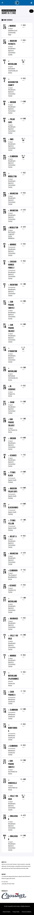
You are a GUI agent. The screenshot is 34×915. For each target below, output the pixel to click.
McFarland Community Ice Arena (13, 71)
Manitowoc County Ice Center (11, 701)
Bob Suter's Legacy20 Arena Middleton (11, 235)
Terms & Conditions (26, 911)
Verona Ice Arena (11, 684)
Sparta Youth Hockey (12, 481)
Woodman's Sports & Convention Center (11, 52)
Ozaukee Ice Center (12, 591)
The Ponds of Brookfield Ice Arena (12, 577)
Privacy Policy (16, 911)
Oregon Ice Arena (11, 395)
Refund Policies (6, 911)
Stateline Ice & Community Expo (12, 32)
